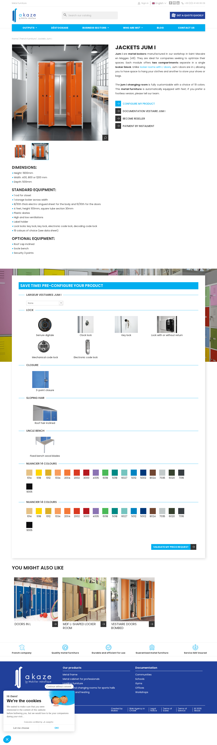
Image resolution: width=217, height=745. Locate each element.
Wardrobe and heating (76, 692)
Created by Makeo (117, 710)
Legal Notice (153, 710)
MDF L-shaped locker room (79, 626)
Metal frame (70, 674)
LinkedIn (178, 2)
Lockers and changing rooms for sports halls (89, 687)
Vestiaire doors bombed (124, 626)
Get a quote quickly (190, 15)
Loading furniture (73, 683)
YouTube (174, 2)
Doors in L (23, 624)
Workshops (141, 692)
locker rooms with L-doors (155, 67)
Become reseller (134, 118)
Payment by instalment (138, 126)
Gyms (138, 683)
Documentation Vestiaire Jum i (144, 111)
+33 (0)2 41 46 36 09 (194, 3)
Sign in (143, 3)
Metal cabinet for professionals (81, 679)
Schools (139, 679)
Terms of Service (182, 710)
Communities (143, 674)
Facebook (170, 2)
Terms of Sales (167, 710)
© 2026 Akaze (198, 710)
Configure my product (139, 103)
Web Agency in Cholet (137, 710)
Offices (139, 687)
